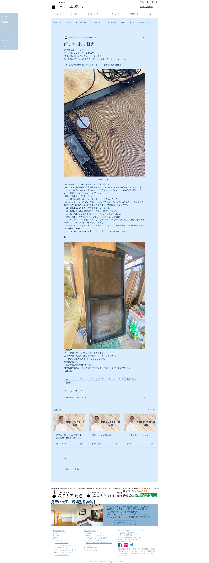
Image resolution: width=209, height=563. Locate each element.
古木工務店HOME (59, 531)
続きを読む (142, 22)
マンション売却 (111, 22)
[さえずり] (132, 545)
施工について (7, 28)
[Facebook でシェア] (65, 391)
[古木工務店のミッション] (140, 422)
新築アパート (57, 538)
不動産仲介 (6, 40)
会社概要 (5, 22)
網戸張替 (69, 383)
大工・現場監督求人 (90, 547)
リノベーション (8, 34)
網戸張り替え (131, 379)
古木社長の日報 (81, 22)
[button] (153, 22)
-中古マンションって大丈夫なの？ (66, 552)
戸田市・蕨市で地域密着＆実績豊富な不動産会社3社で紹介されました (69, 436)
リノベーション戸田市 (96, 379)
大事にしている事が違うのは (104, 435)
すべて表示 (152, 409)
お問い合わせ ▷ (146, 7)
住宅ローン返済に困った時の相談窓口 (99, 543)
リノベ (82, 379)
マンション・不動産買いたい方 (96, 540)
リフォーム (111, 379)
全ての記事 (57, 22)
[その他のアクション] (143, 37)
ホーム (4, 16)
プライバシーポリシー (91, 550)
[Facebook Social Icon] (120, 545)
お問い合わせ (88, 545)
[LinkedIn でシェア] (76, 391)
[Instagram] (126, 545)
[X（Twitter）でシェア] (71, 391)
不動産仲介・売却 (90, 531)
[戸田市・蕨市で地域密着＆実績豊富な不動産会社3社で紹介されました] (69, 422)
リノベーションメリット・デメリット (68, 545)
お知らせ (68, 22)
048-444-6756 (150, 2)
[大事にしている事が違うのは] (104, 422)
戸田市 (123, 22)
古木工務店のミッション (137, 435)
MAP (140, 537)
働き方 (132, 22)
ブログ (4, 46)
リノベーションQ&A (62, 555)
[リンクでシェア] (81, 391)
